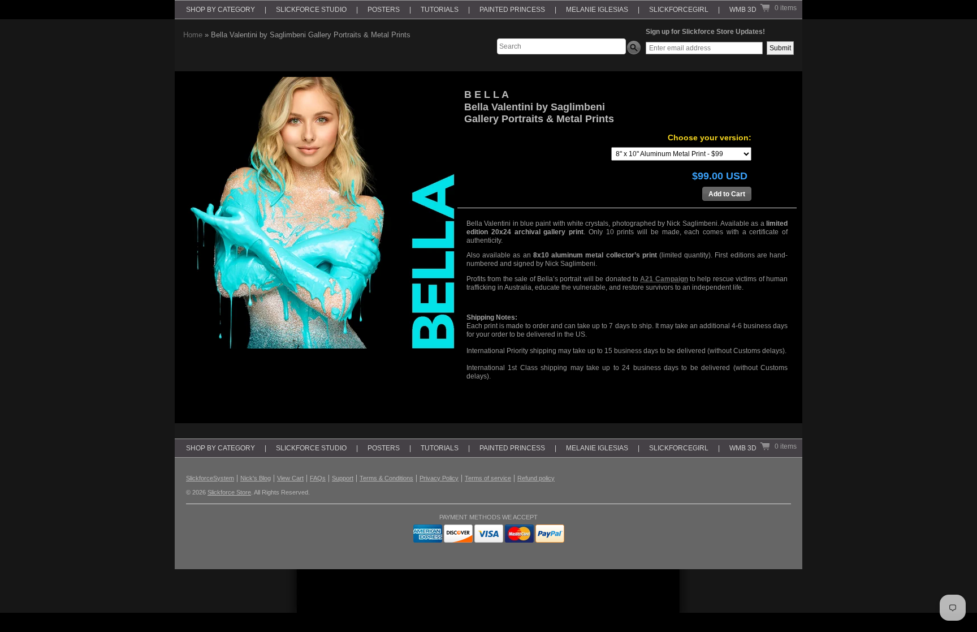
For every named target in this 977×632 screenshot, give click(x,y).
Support (342, 478)
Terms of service (488, 478)
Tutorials (440, 10)
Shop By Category (220, 10)
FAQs (318, 478)
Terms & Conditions (386, 478)
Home (192, 35)
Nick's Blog (255, 478)
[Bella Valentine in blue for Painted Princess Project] (319, 213)
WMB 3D (742, 10)
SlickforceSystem (210, 478)
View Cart (290, 478)
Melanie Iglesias (597, 10)
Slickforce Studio (311, 10)
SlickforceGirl (678, 10)
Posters (384, 10)
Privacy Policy (439, 478)
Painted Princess (512, 10)
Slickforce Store (229, 492)
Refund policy (536, 478)
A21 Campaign (664, 279)
